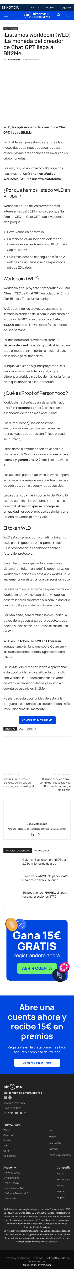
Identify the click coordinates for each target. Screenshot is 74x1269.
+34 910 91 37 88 (12, 1108)
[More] (62, 69)
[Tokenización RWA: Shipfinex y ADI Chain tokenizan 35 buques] (12, 880)
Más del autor (41, 850)
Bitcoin (50, 7)
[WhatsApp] (22, 69)
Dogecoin (65, 7)
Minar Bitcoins (11, 1177)
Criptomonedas (19, 23)
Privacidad (37, 1258)
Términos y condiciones (17, 1258)
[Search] (59, 15)
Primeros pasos (11, 1172)
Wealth (52, 1136)
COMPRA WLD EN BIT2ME (37, 720)
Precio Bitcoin (11, 1182)
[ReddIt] (38, 69)
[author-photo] (37, 819)
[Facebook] (6, 69)
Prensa (60, 1185)
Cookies (49, 1258)
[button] (5, 15)
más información (31, 1220)
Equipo (60, 1173)
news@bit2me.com (14, 1103)
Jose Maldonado (14, 59)
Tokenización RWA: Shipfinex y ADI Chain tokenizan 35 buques (45, 878)
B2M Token (55, 1143)
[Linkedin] (30, 69)
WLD (21, 728)
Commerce (9, 1155)
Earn (5, 1145)
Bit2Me (35, 7)
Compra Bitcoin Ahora (37, 1063)
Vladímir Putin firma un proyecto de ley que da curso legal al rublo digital (18, 782)
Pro (50, 1130)
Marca (60, 1191)
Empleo (61, 1197)
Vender (7, 1140)
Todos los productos (60, 1155)
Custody (53, 1149)
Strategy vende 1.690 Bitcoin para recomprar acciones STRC (44, 894)
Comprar (8, 1135)
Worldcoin (31, 728)
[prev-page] (5, 909)
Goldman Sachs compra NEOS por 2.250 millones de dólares (44, 861)
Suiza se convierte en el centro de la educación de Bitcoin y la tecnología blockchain (55, 784)
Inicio (6, 23)
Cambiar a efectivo (13, 1188)
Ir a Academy (10, 1198)
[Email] (46, 69)
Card (6, 1150)
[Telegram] (54, 69)
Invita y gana (64, 1179)
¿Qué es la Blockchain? (15, 1193)
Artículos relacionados (18, 850)
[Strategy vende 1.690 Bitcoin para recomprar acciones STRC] (12, 896)
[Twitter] (14, 69)
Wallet (6, 1130)
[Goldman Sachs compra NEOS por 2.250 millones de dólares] (12, 863)
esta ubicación (50, 1241)
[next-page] (11, 909)
